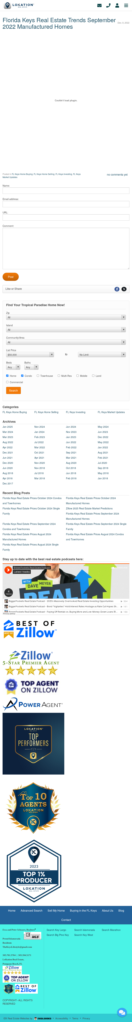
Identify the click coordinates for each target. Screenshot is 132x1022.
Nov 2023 (71, 432)
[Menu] (126, 5)
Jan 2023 (71, 437)
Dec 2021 (8, 452)
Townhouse (46, 375)
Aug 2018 (8, 473)
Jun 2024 (71, 426)
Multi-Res (66, 375)
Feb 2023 (39, 437)
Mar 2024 (8, 432)
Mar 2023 (8, 437)
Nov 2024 (39, 426)
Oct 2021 (39, 452)
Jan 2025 (8, 426)
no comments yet (117, 174)
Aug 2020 (71, 462)
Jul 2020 (102, 462)
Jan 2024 (39, 432)
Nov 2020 (39, 462)
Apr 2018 (8, 478)
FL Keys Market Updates (111, 412)
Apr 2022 (8, 447)
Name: (6, 185)
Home (13, 375)
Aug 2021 (103, 452)
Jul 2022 (39, 442)
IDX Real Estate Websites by (18, 1018)
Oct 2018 (71, 468)
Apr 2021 (39, 457)
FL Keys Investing (64, 173)
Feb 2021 (103, 457)
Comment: (8, 226)
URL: (5, 212)
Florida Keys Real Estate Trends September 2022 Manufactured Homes (59, 22)
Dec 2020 (8, 462)
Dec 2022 (103, 437)
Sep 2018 (103, 468)
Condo (28, 375)
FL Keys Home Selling (44, 173)
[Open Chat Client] (122, 1012)
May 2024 (103, 426)
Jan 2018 (103, 478)
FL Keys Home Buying (22, 173)
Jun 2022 (71, 442)
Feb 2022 (71, 447)
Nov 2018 (39, 468)
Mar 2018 (39, 478)
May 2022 (103, 442)
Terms (75, 1018)
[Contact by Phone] (108, 5)
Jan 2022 (103, 447)
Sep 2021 (71, 452)
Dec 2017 (8, 483)
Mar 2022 (39, 447)
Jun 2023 (103, 432)
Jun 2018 (71, 473)
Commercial (16, 382)
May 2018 (103, 473)
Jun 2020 (8, 468)
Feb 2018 (71, 478)
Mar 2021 (71, 457)
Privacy (86, 1018)
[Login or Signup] (117, 5)
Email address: (11, 199)
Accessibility (61, 1018)
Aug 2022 (8, 442)
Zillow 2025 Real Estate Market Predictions (89, 508)
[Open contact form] (99, 5)
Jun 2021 (8, 457)
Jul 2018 (39, 473)
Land (98, 375)
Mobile (83, 375)
